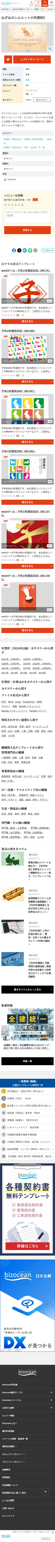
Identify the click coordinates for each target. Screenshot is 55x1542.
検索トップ (39, 9)
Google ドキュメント (29, 706)
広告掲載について (10, 1485)
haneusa (12, 179)
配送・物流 (33, 813)
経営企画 (16, 776)
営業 (43, 776)
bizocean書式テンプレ (22, 9)
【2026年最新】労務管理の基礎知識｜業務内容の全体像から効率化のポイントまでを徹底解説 (39, 969)
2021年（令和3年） (11, 659)
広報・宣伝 (7, 762)
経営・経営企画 (9, 726)
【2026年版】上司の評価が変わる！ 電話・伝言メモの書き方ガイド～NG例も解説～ (39, 937)
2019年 (27, 668)
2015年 (23, 672)
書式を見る (27, 321)
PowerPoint (29, 701)
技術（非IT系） (9, 795)
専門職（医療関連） (40, 828)
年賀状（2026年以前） (34, 139)
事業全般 (25, 762)
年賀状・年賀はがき (12, 139)
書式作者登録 (8, 1430)
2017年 (5, 672)
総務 (14, 757)
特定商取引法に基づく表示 (14, 1492)
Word (10, 701)
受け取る (46, 1539)
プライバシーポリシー (12, 1461)
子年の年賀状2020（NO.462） (18, 451)
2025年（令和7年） (11, 663)
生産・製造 (7, 813)
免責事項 (6, 1469)
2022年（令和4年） (42, 663)
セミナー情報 (8, 1415)
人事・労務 (27, 731)
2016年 (14, 672)
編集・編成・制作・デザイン (34, 799)
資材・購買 (20, 813)
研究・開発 (29, 837)
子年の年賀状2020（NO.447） (18, 391)
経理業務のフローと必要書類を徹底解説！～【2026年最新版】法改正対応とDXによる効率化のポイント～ (39, 904)
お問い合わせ (8, 1508)
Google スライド (38, 710)
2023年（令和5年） (33, 659)
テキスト (5, 706)
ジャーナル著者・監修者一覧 (15, 1438)
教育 (17, 762)
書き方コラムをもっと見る (27, 989)
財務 (34, 757)
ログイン (38, 5)
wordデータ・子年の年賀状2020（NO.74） (26, 270)
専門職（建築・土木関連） (14, 828)
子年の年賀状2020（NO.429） (18, 331)
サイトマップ (8, 1515)
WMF (39, 701)
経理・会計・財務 (10, 731)
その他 (11, 735)
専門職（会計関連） (11, 832)
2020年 (27, 663)
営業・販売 (24, 726)
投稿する (27, 230)
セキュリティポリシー (12, 1454)
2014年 (33, 672)
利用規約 (6, 1477)
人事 (21, 757)
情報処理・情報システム (31, 795)
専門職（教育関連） (11, 837)
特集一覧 (27, 1061)
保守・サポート (9, 799)
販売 (50, 776)
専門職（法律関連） (34, 832)
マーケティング (40, 726)
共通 (27, 79)
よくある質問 (8, 1500)
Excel (18, 701)
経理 (27, 757)
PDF (3, 701)
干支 (26, 147)
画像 (14, 706)
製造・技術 (46, 731)
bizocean (5, 9)
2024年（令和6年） (11, 668)
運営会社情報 (8, 1446)
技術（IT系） (8, 780)
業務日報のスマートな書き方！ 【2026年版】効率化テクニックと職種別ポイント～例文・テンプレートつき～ (39, 871)
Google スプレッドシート (14, 710)
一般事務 (5, 757)
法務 (37, 731)
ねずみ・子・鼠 (38, 147)
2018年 (42, 672)
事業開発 (5, 776)
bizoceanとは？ (9, 1423)
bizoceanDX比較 (10, 1384)
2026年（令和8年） (42, 668)
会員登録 (44, 5)
